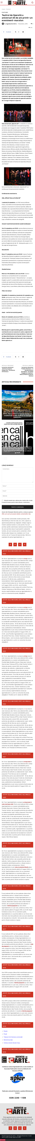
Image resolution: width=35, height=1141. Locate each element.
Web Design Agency (11, 1137)
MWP (19, 1137)
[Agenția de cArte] (3, 24)
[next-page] (6, 458)
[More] (23, 32)
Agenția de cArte (11, 23)
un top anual (27, 761)
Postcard (8, 9)
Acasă (3, 9)
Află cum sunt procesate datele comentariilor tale (16, 514)
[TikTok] (20, 544)
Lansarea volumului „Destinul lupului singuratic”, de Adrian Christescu (8, 369)
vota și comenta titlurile (21, 867)
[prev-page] (3, 458)
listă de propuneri (12, 905)
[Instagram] (15, 544)
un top (25, 558)
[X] (24, 544)
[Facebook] (10, 544)
